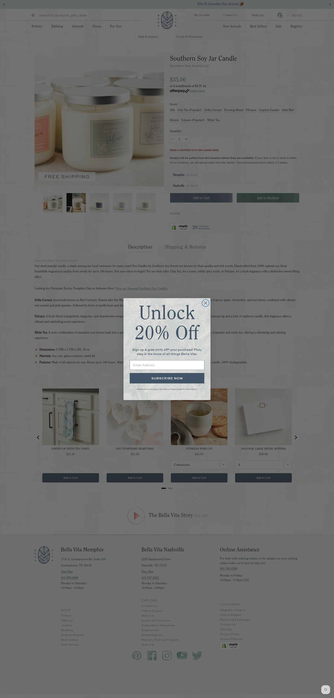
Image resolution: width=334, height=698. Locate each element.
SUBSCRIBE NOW (167, 378)
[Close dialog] (205, 303)
